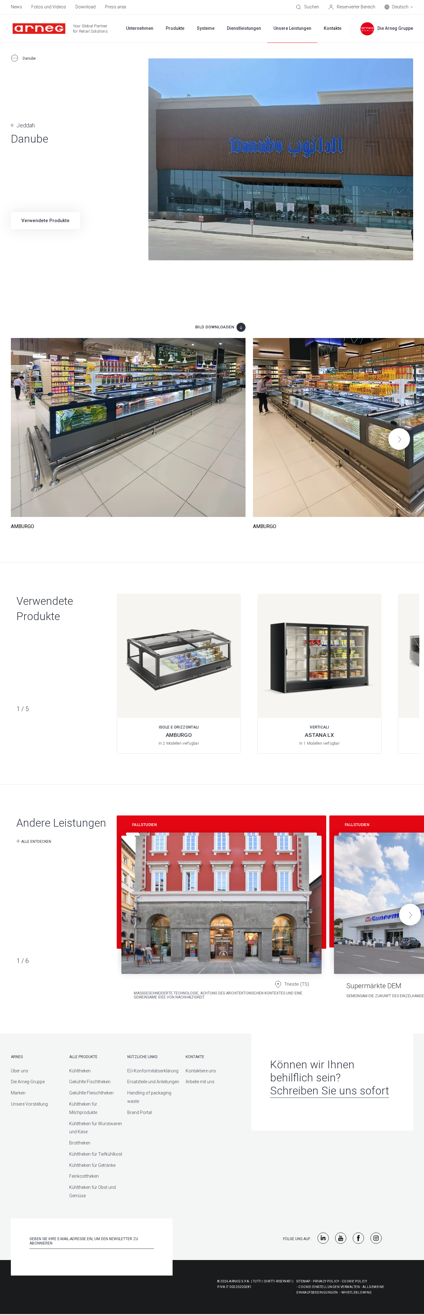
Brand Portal (139, 1112)
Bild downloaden (214, 327)
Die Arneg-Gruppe (28, 1081)
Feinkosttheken (84, 1176)
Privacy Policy (326, 1281)
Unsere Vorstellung (29, 1104)
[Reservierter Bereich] (351, 7)
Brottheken (79, 1142)
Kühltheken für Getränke (92, 1165)
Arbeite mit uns (200, 1081)
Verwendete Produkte (45, 220)
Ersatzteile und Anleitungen (153, 1081)
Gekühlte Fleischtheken (91, 1092)
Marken (18, 1092)
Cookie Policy (354, 1281)
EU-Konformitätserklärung (152, 1070)
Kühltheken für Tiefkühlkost (95, 1154)
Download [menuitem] (85, 6)
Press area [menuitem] (115, 6)
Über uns (19, 1070)
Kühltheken (80, 1070)
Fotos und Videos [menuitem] (48, 6)
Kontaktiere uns (201, 1070)
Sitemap (303, 1281)
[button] (399, 439)
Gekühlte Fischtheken (90, 1081)
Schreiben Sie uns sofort (329, 1090)
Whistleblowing (356, 1292)
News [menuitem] (16, 6)
